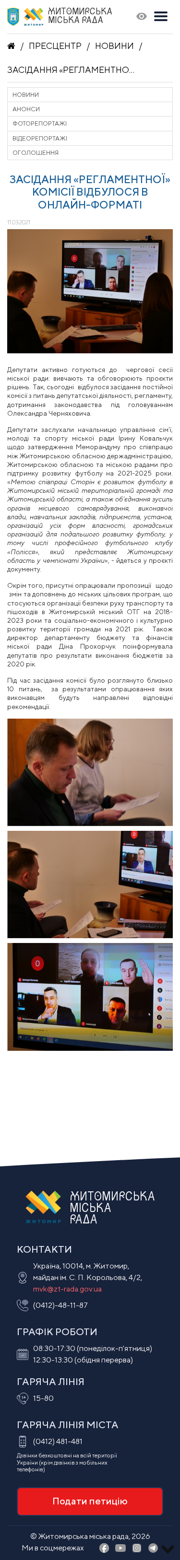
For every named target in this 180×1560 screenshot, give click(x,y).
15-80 (43, 1398)
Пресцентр (55, 46)
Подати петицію (90, 1500)
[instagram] (137, 1548)
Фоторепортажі (39, 123)
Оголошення (35, 152)
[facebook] (104, 1548)
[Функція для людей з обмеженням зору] (141, 17)
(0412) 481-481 (58, 1441)
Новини (114, 46)
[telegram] (153, 1548)
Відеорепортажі (39, 138)
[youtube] (120, 1548)
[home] (11, 46)
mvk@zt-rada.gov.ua (67, 1288)
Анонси (26, 109)
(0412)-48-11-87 (60, 1305)
